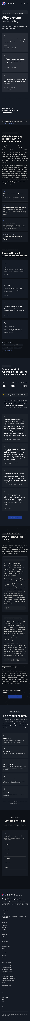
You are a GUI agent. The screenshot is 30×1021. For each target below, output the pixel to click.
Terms (3, 1006)
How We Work (5, 997)
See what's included (7, 123)
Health (3, 950)
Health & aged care (7, 344)
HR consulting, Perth (17, 507)
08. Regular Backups (6, 985)
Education (17, 347)
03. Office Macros (6, 974)
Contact (3, 1001)
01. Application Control (7, 969)
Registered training (7, 347)
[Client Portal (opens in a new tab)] (24, 3)
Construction (4, 948)
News (3, 999)
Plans (3, 936)
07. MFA (3, 982)
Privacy (3, 1003)
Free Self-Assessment (7, 967)
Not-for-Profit (5, 953)
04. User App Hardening (7, 976)
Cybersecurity (5, 927)
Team (3, 995)
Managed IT (4, 925)
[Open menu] (27, 3)
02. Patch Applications (7, 971)
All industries (7, 350)
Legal (3, 944)
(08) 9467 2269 (5, 911)
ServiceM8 (4, 934)
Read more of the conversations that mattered (15, 691)
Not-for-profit (18, 344)
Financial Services (6, 946)
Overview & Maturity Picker (8, 965)
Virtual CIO (4, 932)
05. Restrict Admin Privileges (8, 978)
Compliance (4, 929)
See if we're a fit (15, 517)
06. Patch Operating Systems (8, 980)
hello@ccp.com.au (6, 912)
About (3, 992)
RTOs (3, 957)
